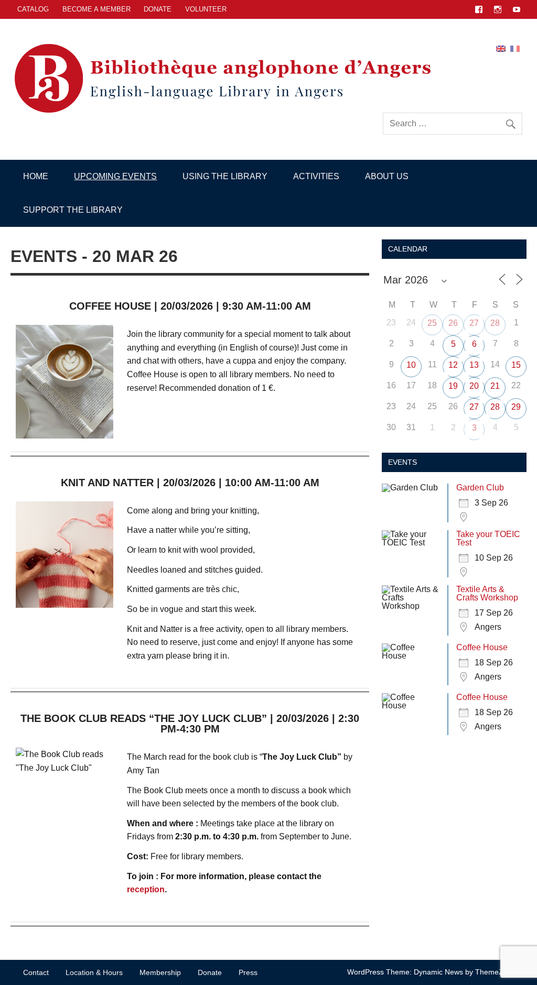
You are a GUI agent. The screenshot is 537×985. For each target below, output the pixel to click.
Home (35, 176)
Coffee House (482, 647)
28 (495, 323)
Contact (36, 972)
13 (474, 364)
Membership (160, 972)
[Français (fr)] (515, 47)
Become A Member (96, 9)
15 (516, 364)
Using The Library (224, 176)
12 (453, 364)
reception (146, 889)
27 (474, 323)
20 (474, 385)
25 (432, 323)
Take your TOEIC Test (488, 538)
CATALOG (33, 9)
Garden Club (480, 487)
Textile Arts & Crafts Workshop (487, 593)
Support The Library (73, 209)
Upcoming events (115, 176)
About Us (387, 176)
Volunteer (206, 9)
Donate (157, 9)
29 (516, 406)
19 (453, 385)
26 (453, 323)
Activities (316, 176)
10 (411, 364)
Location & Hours (94, 972)
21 (495, 385)
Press (248, 972)
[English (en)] (501, 47)
